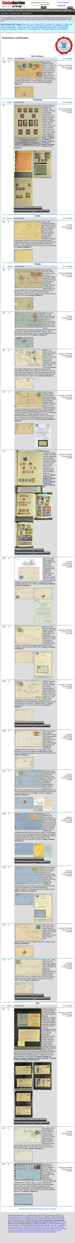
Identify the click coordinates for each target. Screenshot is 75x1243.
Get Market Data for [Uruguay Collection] (29, 550)
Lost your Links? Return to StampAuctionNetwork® (25, 1230)
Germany (20, 26)
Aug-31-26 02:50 (26, 13)
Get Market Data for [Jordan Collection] (28, 208)
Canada (48, 24)
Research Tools (57, 10)
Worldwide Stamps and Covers (52, 29)
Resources (67, 10)
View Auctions (20, 10)
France (58, 24)
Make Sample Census (41, 210)
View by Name (30, 10)
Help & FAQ (4, 13)
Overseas (61, 27)
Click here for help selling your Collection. (37, 1227)
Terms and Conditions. (50, 1232)
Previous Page (24, 1209)
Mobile (3, 10)
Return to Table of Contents (47, 1209)
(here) (55, 1222)
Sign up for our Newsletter (33, 1232)
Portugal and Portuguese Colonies (12, 29)
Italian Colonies (23, 27)
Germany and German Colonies (38, 26)
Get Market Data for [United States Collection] (30, 1119)
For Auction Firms (15, 13)
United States (32, 29)
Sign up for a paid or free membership (54, 1228)
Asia (23, 24)
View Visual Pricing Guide (23, 210)
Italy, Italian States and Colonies (42, 27)
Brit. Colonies (35, 24)
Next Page (32, 1209)
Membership (10, 10)
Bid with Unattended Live (43, 10)
